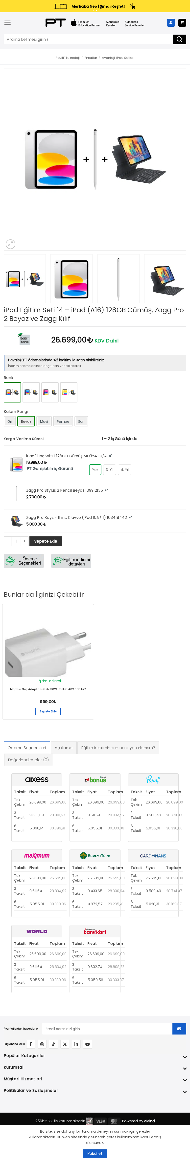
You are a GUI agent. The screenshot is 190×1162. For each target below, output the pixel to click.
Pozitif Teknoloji (68, 58)
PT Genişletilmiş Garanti (50, 468)
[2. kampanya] (96, 10)
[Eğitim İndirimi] (23, 338)
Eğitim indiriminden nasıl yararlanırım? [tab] (118, 748)
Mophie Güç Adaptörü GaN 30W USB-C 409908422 (48, 689)
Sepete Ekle (45, 541)
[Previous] (13, 159)
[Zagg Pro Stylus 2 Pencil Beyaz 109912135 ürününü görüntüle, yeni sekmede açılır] (107, 490)
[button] (7, 23)
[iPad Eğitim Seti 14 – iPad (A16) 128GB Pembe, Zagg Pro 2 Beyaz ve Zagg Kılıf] (50, 392)
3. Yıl (109, 469)
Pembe (63, 421)
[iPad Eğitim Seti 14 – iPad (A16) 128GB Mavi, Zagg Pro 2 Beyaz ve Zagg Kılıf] (31, 392)
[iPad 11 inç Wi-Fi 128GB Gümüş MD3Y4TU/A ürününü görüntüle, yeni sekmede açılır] (111, 455)
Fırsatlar (91, 58)
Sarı (81, 421)
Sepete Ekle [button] (48, 711)
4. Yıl (125, 469)
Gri (9, 421)
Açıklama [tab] (63, 748)
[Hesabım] (171, 23)
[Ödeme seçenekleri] (24, 561)
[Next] (176, 159)
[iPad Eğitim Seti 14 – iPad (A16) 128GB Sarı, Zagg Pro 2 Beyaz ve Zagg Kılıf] (68, 392)
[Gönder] (179, 39)
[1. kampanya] (93, 10)
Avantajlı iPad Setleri (118, 58)
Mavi (44, 421)
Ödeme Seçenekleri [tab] (27, 748)
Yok (95, 469)
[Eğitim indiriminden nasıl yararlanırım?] (71, 561)
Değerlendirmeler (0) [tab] (28, 760)
